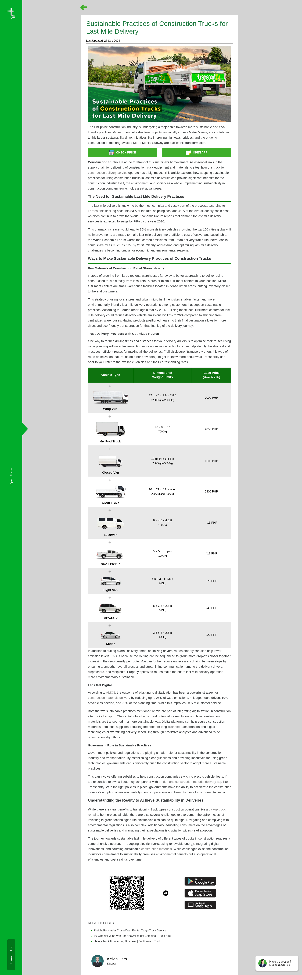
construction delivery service (107, 172)
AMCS (110, 692)
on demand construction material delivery (187, 782)
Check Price (126, 152)
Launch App (11, 954)
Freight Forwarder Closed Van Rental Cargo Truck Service (130, 930)
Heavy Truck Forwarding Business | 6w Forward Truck (127, 941)
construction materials (156, 849)
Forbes (93, 211)
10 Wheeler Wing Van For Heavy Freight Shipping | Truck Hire (132, 935)
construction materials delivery (109, 698)
